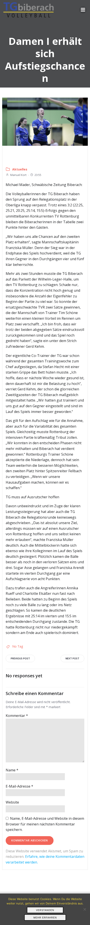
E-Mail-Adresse (19, 786)
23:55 (38, 175)
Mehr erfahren (45, 917)
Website (12, 802)
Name (12, 770)
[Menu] (83, 10)
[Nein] (84, 909)
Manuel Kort (18, 175)
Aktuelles (19, 169)
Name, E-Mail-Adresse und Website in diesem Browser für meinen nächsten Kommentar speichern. (45, 824)
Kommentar (17, 715)
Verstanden (45, 910)
